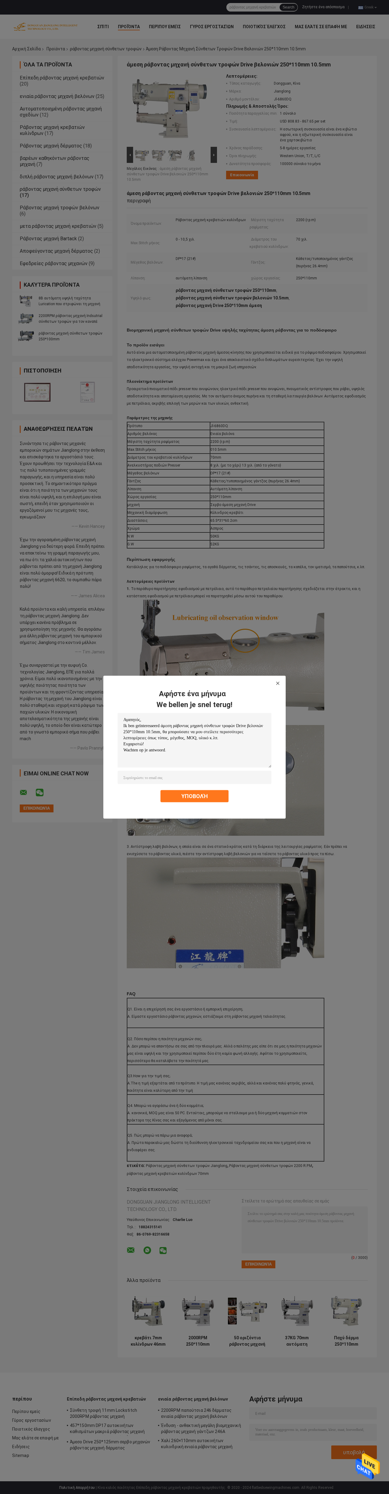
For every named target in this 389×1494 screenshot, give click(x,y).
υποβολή (194, 796)
